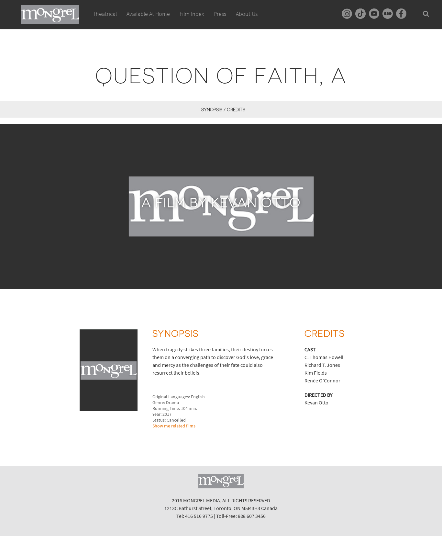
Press (220, 13)
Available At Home (148, 13)
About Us (247, 13)
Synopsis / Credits (223, 109)
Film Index (192, 13)
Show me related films (173, 426)
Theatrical (105, 13)
